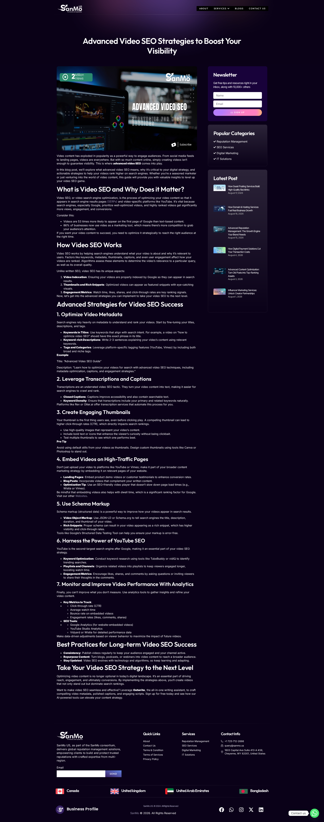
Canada (73, 790)
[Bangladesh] (243, 791)
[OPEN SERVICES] (228, 8)
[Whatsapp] (314, 813)
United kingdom (133, 790)
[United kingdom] (114, 791)
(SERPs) (112, 201)
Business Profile (82, 809)
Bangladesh (259, 790)
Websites (81, 496)
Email (60, 767)
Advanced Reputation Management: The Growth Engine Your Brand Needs (244, 231)
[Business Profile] (60, 809)
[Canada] (60, 791)
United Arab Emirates (192, 790)
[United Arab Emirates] (169, 791)
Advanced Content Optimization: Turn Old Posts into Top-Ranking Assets (243, 272)
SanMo (134, 813)
